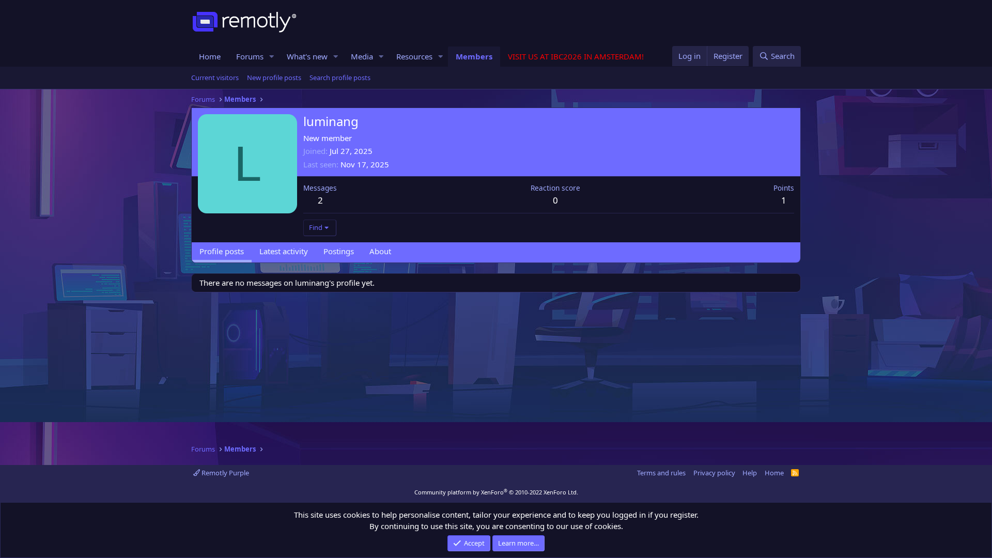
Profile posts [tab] (221, 251)
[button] (272, 57)
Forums (250, 56)
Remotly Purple (224, 472)
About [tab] (380, 251)
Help (749, 472)
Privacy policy (714, 472)
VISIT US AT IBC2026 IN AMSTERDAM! (576, 56)
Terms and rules (661, 472)
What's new (307, 56)
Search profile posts (339, 77)
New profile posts (274, 77)
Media (362, 56)
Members (474, 56)
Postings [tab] (338, 251)
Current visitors (215, 77)
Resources (414, 56)
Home (210, 56)
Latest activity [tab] (283, 251)
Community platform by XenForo (496, 492)
